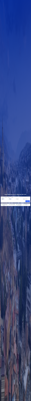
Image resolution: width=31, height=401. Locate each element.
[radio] (2, 197)
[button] (26, 1)
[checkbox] (12, 197)
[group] (4, 199)
